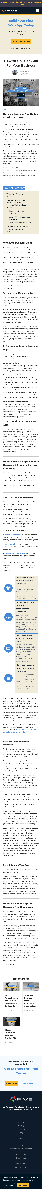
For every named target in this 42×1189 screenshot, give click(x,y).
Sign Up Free (11, 1083)
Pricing (21, 1126)
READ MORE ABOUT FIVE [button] (21, 48)
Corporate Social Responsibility (21, 1149)
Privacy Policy (21, 1164)
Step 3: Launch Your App (20, 223)
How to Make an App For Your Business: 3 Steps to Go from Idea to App (16, 203)
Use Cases (21, 1122)
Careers (21, 1142)
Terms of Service (21, 1167)
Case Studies (21, 1129)
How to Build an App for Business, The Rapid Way (17, 229)
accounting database (15, 553)
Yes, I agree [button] (22, 1185)
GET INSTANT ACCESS (21, 42)
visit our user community (27, 938)
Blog (21, 1133)
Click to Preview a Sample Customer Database (25, 638)
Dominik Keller (24, 71)
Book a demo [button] (27, 1083)
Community (21, 1155)
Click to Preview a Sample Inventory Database (25, 668)
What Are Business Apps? (14, 195)
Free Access (21, 1158)
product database (13, 535)
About (21, 1138)
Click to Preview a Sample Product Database (25, 580)
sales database (12, 544)
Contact (21, 1145)
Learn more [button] (9, 1185)
